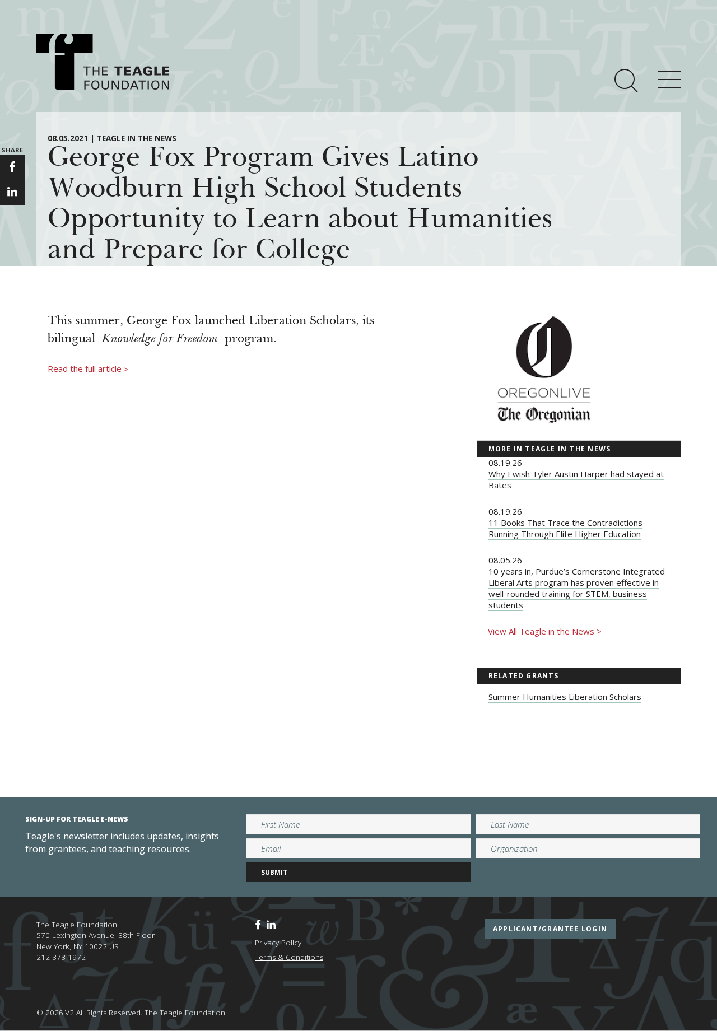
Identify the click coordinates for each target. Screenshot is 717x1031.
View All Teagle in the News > (545, 631)
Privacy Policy (278, 942)
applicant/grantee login (550, 929)
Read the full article (88, 369)
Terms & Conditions (289, 957)
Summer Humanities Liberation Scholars (564, 696)
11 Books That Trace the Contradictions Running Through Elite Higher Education (565, 528)
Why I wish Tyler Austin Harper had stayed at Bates (576, 479)
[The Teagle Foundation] (102, 62)
